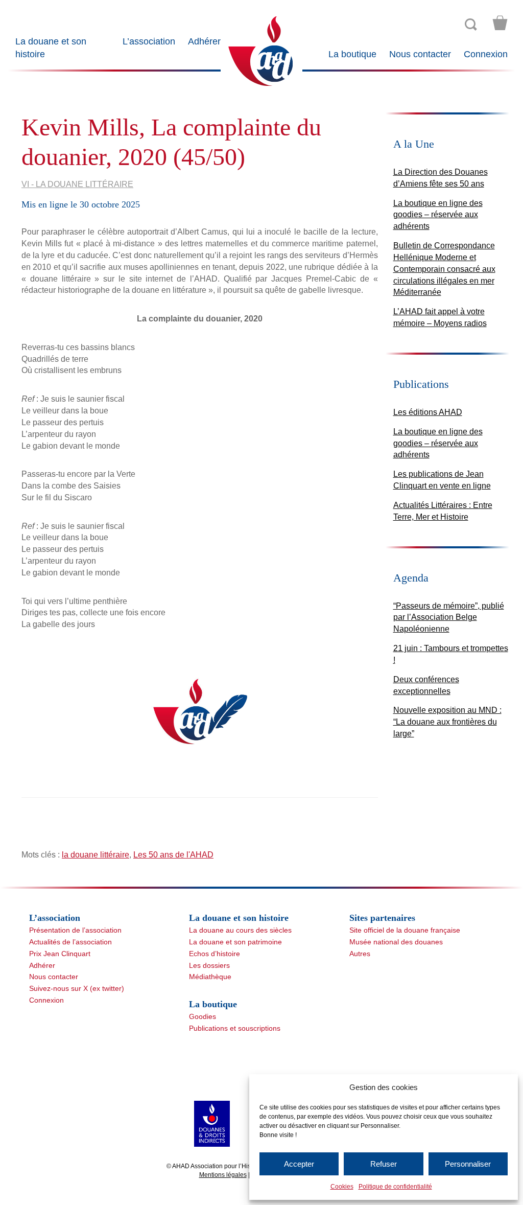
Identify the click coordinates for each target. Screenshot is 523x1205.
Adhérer (204, 41)
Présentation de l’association (75, 930)
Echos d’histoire (214, 953)
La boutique (352, 54)
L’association (149, 41)
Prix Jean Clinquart (59, 953)
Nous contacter (420, 54)
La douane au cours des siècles (240, 930)
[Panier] (500, 23)
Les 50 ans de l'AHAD (173, 854)
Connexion (486, 54)
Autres (359, 953)
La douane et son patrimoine (235, 942)
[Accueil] (261, 50)
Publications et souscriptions (234, 1028)
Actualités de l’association (70, 942)
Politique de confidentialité (395, 1186)
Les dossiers (209, 965)
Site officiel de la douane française (404, 930)
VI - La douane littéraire (77, 184)
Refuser (383, 1164)
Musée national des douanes (396, 942)
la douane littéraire (95, 854)
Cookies (341, 1186)
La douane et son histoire (50, 47)
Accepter (299, 1164)
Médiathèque (210, 976)
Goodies (202, 1016)
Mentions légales (223, 1174)
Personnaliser (468, 1164)
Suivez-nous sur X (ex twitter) (76, 988)
